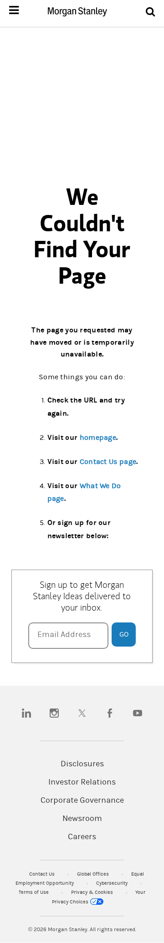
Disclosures (82, 764)
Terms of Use (34, 892)
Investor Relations (82, 782)
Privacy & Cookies (92, 892)
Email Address (64, 634)
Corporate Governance (82, 800)
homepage (98, 437)
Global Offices (93, 874)
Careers (82, 836)
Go (123, 634)
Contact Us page (108, 462)
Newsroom (82, 818)
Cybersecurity (112, 883)
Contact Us (42, 874)
